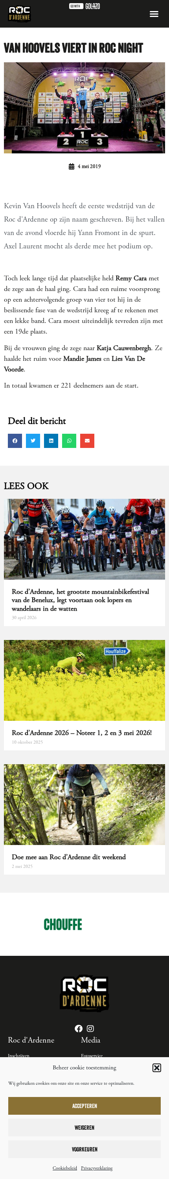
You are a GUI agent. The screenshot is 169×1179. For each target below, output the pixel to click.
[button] (157, 1068)
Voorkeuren (84, 1149)
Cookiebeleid (65, 1168)
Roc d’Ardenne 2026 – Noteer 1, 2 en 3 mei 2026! (82, 732)
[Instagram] (90, 1029)
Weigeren (84, 1127)
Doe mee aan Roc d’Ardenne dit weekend (69, 857)
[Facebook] (79, 1029)
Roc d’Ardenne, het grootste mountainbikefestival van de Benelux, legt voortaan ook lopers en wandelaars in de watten (80, 600)
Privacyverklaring (96, 1168)
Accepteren (84, 1106)
